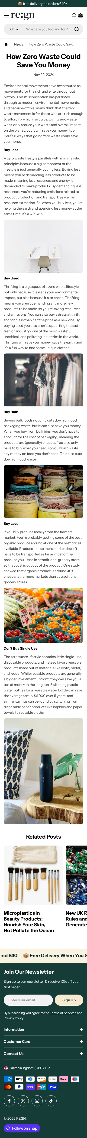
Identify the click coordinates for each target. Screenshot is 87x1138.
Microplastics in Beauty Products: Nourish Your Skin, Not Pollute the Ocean (29, 921)
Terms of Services (63, 1013)
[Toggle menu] (6, 15)
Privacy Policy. (14, 1018)
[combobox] (43, 29)
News (18, 44)
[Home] (6, 44)
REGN (21, 1118)
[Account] (74, 15)
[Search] (77, 29)
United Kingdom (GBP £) (28, 1068)
